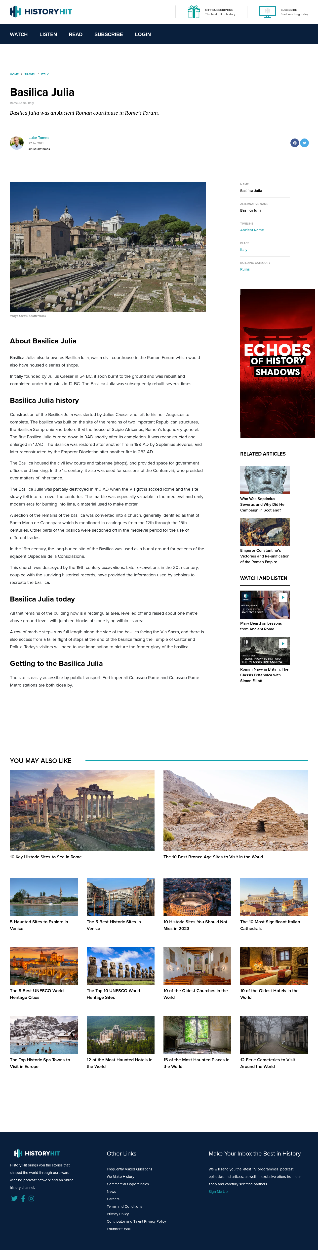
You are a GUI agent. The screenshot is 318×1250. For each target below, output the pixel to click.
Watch (19, 34)
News (111, 1191)
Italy (243, 249)
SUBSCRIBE (289, 10)
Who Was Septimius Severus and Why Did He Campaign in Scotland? (262, 504)
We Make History (120, 1176)
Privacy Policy (118, 1214)
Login (143, 34)
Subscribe (108, 34)
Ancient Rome (252, 230)
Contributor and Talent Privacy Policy (136, 1221)
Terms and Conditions (124, 1206)
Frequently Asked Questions (129, 1169)
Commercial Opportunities (128, 1184)
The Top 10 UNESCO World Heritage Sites (113, 994)
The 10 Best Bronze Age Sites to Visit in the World (213, 857)
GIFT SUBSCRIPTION (219, 10)
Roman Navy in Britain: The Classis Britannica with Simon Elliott (264, 675)
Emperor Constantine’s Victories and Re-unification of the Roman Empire (264, 556)
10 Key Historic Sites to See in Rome (46, 857)
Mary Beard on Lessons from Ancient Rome (261, 626)
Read (75, 34)
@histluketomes (39, 149)
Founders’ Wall (118, 1229)
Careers (113, 1199)
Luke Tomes (39, 137)
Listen (48, 34)
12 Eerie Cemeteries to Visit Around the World (267, 1063)
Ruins (245, 269)
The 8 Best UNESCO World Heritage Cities (37, 994)
